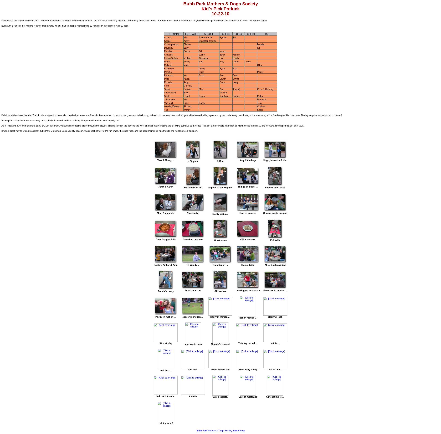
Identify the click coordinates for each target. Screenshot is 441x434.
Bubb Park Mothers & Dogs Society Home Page (221, 430)
